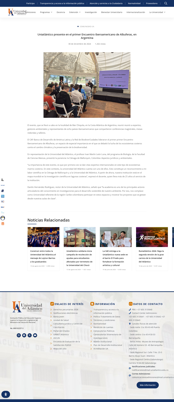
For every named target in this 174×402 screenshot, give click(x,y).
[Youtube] (35, 335)
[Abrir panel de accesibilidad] (5, 394)
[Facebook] (24, 335)
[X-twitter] (30, 335)
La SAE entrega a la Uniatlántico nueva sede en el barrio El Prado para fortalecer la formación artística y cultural (115, 258)
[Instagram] (19, 335)
